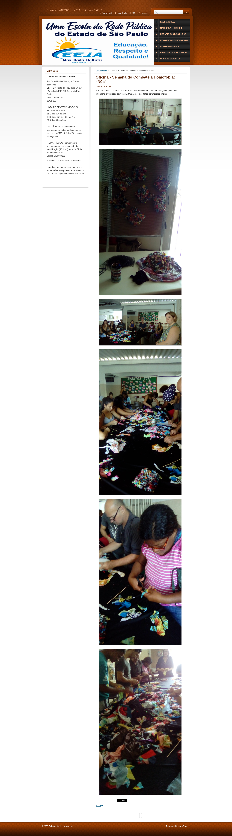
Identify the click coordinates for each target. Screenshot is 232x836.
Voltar (98, 805)
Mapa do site (122, 13)
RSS (133, 13)
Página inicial (101, 71)
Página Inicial (107, 13)
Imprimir (144, 13)
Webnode (186, 826)
